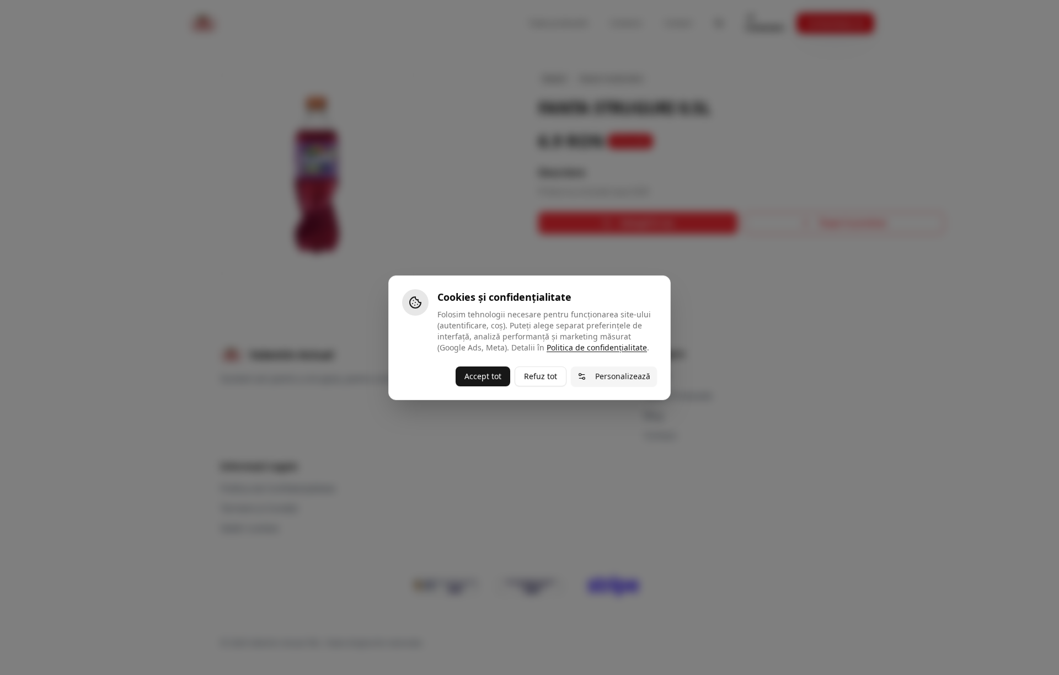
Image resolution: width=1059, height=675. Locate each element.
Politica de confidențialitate (597, 347)
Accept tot (482, 376)
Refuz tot (540, 376)
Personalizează (622, 376)
